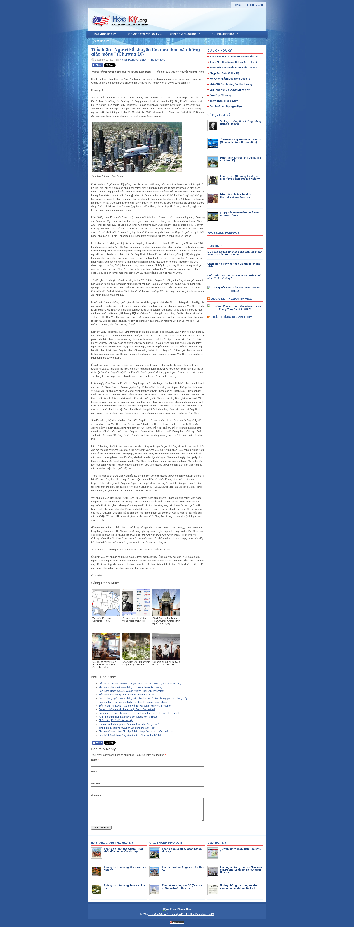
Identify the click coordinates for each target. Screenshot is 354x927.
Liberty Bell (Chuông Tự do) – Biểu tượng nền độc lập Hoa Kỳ (240, 177)
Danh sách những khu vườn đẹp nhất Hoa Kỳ (240, 159)
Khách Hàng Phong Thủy (231, 317)
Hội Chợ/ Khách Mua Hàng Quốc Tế (230, 78)
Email (95, 771)
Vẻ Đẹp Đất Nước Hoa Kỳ (185, 34)
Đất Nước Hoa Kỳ (105, 34)
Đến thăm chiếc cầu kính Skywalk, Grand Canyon (235, 195)
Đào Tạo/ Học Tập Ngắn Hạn (226, 106)
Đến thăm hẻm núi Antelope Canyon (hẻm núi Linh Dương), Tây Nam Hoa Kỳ (140, 683)
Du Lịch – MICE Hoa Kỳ (225, 34)
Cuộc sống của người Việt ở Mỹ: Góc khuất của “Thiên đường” (234, 277)
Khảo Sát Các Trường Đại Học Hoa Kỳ (231, 84)
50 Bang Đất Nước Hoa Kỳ (145, 34)
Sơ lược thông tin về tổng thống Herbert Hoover (240, 122)
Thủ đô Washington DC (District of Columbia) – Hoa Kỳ (182, 886)
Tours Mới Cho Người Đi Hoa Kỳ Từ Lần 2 (233, 62)
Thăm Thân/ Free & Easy (224, 100)
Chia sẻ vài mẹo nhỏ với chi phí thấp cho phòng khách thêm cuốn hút (136, 731)
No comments (158, 59)
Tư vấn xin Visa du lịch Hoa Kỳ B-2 (241, 850)
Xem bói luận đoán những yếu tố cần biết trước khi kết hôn (130, 735)
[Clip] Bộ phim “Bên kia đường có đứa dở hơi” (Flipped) (128, 716)
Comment (96, 795)
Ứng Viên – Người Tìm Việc (231, 298)
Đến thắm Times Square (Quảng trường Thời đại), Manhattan (131, 691)
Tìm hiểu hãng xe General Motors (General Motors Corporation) (241, 141)
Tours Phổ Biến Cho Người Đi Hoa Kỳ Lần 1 (235, 56)
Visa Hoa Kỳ (101, 41)
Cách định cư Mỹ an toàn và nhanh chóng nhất (234, 265)
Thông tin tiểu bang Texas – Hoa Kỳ (124, 886)
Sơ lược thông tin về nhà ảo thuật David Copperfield (127, 709)
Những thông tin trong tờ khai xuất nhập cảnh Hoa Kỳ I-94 (239, 886)
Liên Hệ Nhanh (255, 5)
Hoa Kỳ (237, 5)
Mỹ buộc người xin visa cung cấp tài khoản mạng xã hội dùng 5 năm (234, 253)
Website (95, 783)
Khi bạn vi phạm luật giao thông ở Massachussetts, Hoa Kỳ (131, 687)
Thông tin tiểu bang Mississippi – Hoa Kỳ (125, 868)
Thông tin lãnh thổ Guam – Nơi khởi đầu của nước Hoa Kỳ (123, 850)
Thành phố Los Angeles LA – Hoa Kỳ (183, 868)
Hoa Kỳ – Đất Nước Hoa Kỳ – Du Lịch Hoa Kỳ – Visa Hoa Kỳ (181, 914)
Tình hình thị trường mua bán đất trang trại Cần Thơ (127, 727)
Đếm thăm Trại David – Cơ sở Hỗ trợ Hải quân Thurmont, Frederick (135, 705)
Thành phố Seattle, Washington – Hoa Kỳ (183, 850)
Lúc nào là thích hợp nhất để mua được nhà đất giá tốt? (129, 724)
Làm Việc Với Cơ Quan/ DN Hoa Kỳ (230, 89)
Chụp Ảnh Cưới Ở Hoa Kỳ (224, 73)
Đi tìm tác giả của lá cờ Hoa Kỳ (116, 720)
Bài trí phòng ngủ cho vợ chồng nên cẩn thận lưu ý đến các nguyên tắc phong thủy (143, 698)
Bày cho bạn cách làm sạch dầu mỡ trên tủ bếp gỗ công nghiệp (133, 702)
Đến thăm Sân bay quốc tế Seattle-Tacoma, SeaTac (126, 694)
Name (95, 760)
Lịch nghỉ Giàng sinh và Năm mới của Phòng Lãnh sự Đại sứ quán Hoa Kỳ (241, 870)
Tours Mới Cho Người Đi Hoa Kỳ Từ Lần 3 (233, 67)
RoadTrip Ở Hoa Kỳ (221, 95)
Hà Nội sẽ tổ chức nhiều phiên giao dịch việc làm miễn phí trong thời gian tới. (140, 713)
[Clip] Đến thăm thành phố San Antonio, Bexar (239, 214)
